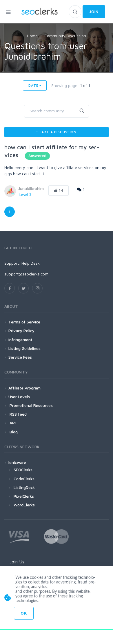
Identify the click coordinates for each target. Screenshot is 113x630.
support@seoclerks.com (26, 273)
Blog (13, 431)
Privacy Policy (21, 330)
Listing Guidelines (24, 348)
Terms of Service (24, 321)
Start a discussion (56, 132)
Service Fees (20, 357)
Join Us (17, 561)
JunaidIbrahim (31, 188)
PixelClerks (24, 496)
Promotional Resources (30, 405)
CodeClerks (24, 478)
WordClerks (24, 504)
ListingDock (24, 487)
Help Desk (30, 263)
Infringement (20, 339)
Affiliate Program (24, 387)
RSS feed (17, 414)
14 (60, 190)
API (12, 422)
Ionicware (17, 462)
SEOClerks (23, 469)
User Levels (19, 396)
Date (33, 85)
